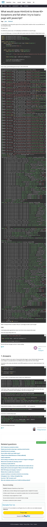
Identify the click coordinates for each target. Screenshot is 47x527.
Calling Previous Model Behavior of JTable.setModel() (13, 455)
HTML (5, 6)
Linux (14, 2)
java (6, 21)
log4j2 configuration (5, 457)
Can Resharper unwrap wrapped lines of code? (12, 495)
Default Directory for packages (8, 451)
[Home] (3, 2)
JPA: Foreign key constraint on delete (9, 447)
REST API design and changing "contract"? (11, 469)
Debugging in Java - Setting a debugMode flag (11, 476)
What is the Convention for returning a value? (11, 461)
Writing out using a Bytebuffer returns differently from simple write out (17, 465)
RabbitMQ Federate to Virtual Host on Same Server (13, 488)
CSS (10, 6)
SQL (21, 6)
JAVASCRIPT (15, 6)
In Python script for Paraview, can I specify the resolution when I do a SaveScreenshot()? (20, 493)
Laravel (19, 2)
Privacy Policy (26, 524)
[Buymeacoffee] (23, 512)
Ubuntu (29, 2)
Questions (8, 2)
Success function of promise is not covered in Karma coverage (15, 497)
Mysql (23, 2)
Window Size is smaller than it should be (10, 471)
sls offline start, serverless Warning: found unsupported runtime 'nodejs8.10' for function (20, 490)
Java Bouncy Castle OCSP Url (8, 463)
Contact (35, 524)
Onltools (21, 524)
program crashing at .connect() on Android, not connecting (14, 474)
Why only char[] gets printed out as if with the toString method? (15, 480)
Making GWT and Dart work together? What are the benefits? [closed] (17, 467)
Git (33, 2)
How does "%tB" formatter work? (8, 478)
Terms (31, 524)
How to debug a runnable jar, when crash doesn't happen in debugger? (17, 459)
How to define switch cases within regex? (10, 453)
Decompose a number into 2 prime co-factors (12, 500)
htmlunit (10, 21)
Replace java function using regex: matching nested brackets (15, 449)
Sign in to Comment (41, 442)
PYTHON (26, 6)
